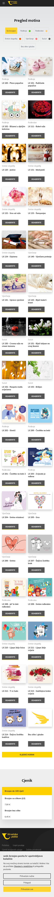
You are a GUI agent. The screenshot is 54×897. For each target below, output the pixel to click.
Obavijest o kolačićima (23, 866)
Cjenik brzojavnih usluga (12, 849)
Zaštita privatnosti (33, 849)
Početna (5, 845)
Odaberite (10, 92)
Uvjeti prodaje (18, 845)
